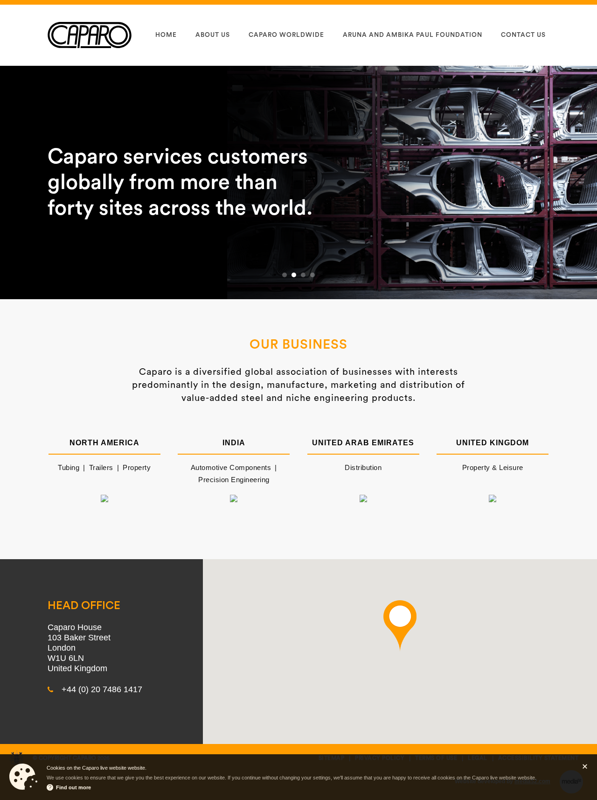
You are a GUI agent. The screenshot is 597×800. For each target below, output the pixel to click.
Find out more (73, 787)
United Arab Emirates (363, 443)
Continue (585, 766)
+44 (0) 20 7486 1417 (102, 689)
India (233, 443)
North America (104, 443)
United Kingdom (492, 443)
